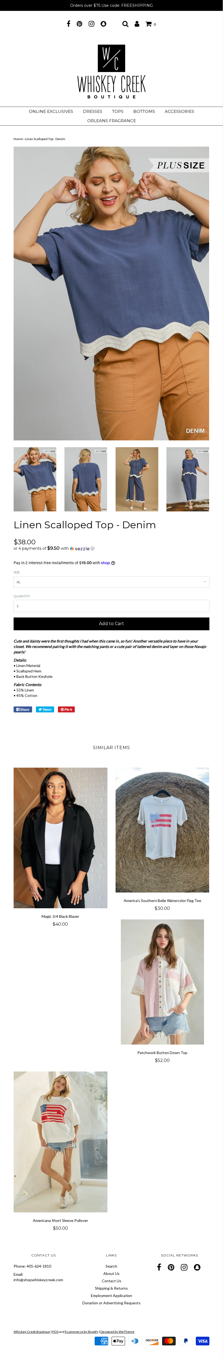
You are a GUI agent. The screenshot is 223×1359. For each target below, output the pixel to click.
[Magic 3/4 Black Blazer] (60, 838)
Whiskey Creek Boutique (32, 1332)
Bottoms (144, 111)
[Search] (125, 23)
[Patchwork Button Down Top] (162, 982)
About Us (111, 1273)
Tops (117, 111)
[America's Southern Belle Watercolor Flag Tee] (162, 830)
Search (111, 1266)
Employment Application (111, 1295)
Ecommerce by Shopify (81, 1332)
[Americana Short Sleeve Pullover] (60, 1141)
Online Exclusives (51, 111)
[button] (111, 548)
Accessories (179, 111)
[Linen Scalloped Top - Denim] (35, 479)
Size (17, 572)
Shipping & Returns (111, 1288)
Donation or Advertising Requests (111, 1303)
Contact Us (111, 1280)
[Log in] (137, 23)
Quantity (22, 596)
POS (55, 1332)
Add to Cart (111, 623)
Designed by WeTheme (117, 1332)
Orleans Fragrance (111, 120)
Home (18, 139)
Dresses (92, 111)
